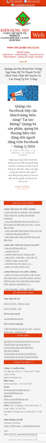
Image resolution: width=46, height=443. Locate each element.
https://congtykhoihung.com (16, 399)
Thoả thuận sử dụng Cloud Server (20, 353)
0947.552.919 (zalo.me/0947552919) (20, 434)
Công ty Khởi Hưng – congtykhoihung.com (22, 426)
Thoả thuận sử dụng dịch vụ (17, 344)
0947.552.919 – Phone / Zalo (16, 303)
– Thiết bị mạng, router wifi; (16, 260)
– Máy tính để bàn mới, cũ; (15, 248)
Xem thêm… (23, 186)
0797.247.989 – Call (12, 308)
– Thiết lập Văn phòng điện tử (16, 234)
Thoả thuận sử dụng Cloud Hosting (21, 356)
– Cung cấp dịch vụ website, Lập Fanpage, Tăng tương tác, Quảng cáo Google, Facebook (22, 215)
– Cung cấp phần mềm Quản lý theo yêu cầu (23, 230)
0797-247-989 (20, 47)
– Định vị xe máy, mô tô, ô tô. (17, 266)
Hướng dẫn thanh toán (15, 360)
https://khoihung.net (12, 402)
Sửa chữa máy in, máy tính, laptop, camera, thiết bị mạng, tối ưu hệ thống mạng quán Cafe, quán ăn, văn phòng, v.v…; (22, 281)
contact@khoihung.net (13, 318)
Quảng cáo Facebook (27, 154)
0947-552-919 (33, 47)
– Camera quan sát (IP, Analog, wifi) (19, 254)
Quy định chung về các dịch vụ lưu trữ (22, 341)
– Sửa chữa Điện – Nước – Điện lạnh (19, 289)
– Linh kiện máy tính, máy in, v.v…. (18, 263)
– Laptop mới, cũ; (11, 251)
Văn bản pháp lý (11, 350)
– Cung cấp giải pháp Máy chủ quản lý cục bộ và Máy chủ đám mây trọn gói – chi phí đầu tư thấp (22, 224)
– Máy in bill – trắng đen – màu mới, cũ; (20, 257)
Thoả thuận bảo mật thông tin (18, 347)
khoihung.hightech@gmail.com (17, 390)
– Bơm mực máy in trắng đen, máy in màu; (22, 275)
